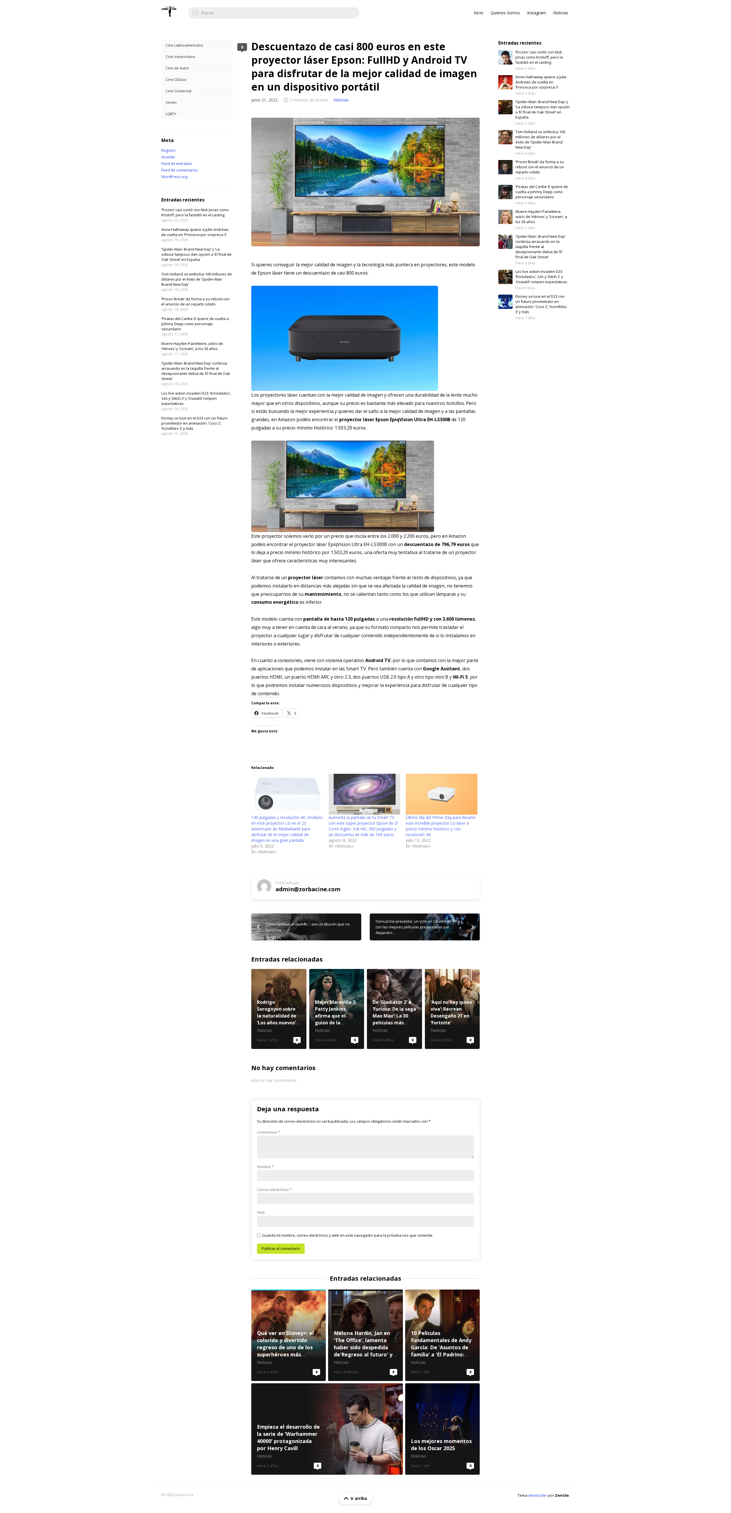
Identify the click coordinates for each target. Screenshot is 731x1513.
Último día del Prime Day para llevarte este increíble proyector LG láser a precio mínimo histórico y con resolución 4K (441, 826)
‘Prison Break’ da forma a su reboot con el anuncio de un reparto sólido (195, 301)
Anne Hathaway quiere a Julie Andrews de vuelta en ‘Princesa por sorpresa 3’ (195, 232)
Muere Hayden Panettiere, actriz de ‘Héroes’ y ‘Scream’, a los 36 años (192, 346)
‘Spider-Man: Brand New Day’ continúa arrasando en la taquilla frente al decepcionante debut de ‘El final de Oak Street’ (195, 371)
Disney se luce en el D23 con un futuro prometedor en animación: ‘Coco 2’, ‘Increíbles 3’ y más (194, 423)
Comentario (268, 1132)
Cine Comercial (178, 90)
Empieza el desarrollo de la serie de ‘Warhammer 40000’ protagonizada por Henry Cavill (327, 1429)
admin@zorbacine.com (308, 889)
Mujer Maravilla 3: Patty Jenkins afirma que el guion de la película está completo (336, 1009)
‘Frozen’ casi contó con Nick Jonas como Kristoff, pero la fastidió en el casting (195, 212)
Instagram (536, 12)
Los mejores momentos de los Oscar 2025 (442, 1429)
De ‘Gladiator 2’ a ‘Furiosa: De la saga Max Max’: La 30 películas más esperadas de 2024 (394, 1009)
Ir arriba (359, 1498)
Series (171, 102)
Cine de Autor (177, 68)
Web (261, 1212)
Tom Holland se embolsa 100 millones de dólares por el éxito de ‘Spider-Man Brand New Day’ (196, 279)
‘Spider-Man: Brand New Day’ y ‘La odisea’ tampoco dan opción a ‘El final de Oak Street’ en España (196, 254)
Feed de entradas (176, 163)
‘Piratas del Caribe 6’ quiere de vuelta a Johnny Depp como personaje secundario (195, 323)
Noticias (560, 12)
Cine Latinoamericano (184, 45)
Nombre (265, 1166)
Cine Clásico (176, 79)
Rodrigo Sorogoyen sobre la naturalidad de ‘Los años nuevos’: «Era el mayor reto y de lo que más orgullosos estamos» (278, 1009)
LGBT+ (171, 113)
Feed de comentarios (179, 170)
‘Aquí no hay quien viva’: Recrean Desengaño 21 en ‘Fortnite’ (452, 1009)
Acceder (168, 156)
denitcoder (537, 1495)
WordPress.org (174, 176)
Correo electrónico (274, 1189)
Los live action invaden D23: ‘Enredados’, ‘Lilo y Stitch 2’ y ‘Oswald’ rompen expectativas (196, 398)
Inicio (478, 12)
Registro (168, 150)
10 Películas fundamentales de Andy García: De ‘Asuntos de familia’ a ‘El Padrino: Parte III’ (442, 1335)
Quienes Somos (505, 12)
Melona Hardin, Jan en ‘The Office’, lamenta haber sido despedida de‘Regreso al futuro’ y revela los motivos (365, 1335)
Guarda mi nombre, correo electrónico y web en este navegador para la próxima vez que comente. (347, 1235)
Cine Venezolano (180, 56)
